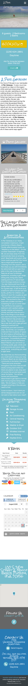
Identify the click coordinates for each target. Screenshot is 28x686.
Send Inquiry (16, 648)
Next (23, 210)
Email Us (13, 68)
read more (8, 194)
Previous (17, 210)
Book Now (11, 44)
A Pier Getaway (8, 4)
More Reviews (8, 210)
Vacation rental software (11, 677)
